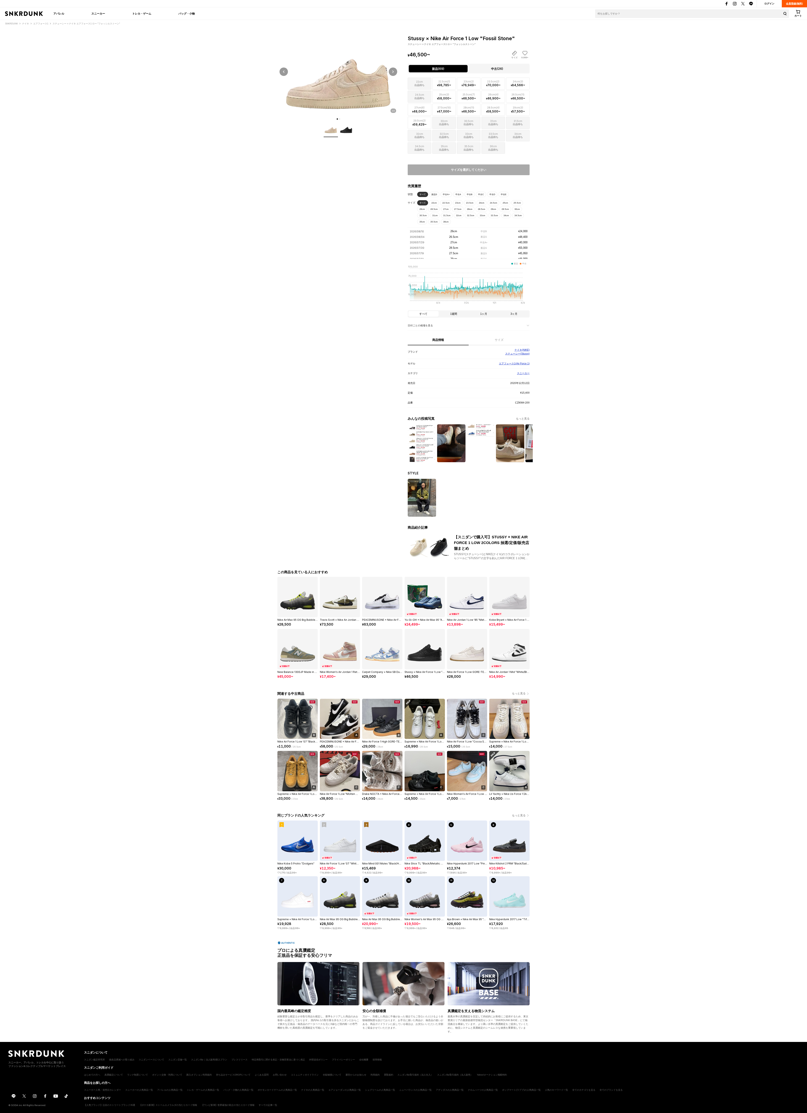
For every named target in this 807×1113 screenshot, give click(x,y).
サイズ (499, 339)
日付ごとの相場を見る (420, 325)
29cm (493, 209)
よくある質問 (262, 1074)
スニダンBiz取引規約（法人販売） (455, 1074)
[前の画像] (284, 71)
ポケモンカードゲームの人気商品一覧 (277, 1090)
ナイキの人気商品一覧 (312, 1090)
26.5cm (434, 209)
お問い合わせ (280, 1074)
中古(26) (497, 68)
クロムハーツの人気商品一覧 (483, 1090)
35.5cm (434, 222)
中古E (503, 194)
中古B (469, 194)
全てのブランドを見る (611, 1090)
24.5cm (493, 203)
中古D (492, 194)
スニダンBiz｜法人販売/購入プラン (209, 1059)
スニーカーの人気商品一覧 (139, 1090)
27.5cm (457, 209)
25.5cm (517, 203)
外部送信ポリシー (318, 1059)
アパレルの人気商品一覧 (170, 1090)
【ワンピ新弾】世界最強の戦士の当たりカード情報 (227, 1105)
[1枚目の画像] (337, 119)
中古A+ (446, 194)
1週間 (453, 313)
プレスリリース (239, 1059)
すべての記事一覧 (268, 1105)
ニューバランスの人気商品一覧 (415, 1090)
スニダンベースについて (151, 1059)
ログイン (769, 3)
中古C (481, 194)
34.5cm (518, 215)
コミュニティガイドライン (305, 1074)
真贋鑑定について (113, 1074)
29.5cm (505, 209)
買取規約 (388, 1074)
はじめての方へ (92, 1074)
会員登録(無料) (794, 3)
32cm (458, 215)
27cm (445, 209)
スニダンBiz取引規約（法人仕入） (415, 1074)
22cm (434, 203)
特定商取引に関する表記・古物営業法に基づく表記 (278, 1059)
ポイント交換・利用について (167, 1074)
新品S (434, 194)
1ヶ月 (483, 313)
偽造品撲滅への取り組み (121, 1059)
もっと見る (523, 418)
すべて (422, 194)
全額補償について (332, 1074)
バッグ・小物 (186, 13)
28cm (469, 209)
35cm (422, 222)
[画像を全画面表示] (338, 71)
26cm (422, 209)
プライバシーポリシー (343, 1059)
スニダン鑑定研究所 (94, 1059)
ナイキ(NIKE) (522, 349)
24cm (481, 203)
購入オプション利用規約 (199, 1074)
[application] (469, 286)
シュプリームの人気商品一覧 (380, 1090)
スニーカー (98, 13)
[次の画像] (393, 71)
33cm (482, 215)
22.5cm (446, 203)
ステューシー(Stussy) (517, 353)
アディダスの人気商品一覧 (450, 1090)
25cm (505, 203)
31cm (435, 215)
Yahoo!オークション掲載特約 (492, 1074)
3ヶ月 (513, 313)
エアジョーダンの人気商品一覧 (344, 1090)
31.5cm (446, 215)
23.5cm (469, 203)
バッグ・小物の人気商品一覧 (238, 1090)
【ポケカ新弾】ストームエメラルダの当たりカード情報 (168, 1105)
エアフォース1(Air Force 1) (514, 363)
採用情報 (377, 1059)
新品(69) (438, 68)
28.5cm (481, 209)
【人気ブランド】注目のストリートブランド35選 (109, 1105)
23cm (457, 203)
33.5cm (494, 215)
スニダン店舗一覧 (177, 1059)
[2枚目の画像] (339, 119)
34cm (506, 215)
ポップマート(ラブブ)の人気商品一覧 (521, 1090)
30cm (517, 209)
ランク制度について (137, 1074)
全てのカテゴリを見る (583, 1090)
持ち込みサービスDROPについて (233, 1074)
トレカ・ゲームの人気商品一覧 (203, 1090)
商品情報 (438, 339)
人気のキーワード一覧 (556, 1090)
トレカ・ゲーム (141, 13)
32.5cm (470, 215)
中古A (458, 194)
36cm (445, 222)
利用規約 (375, 1074)
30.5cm (423, 215)
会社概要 (363, 1059)
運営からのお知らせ (355, 1074)
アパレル (58, 13)
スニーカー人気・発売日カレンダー (102, 1090)
